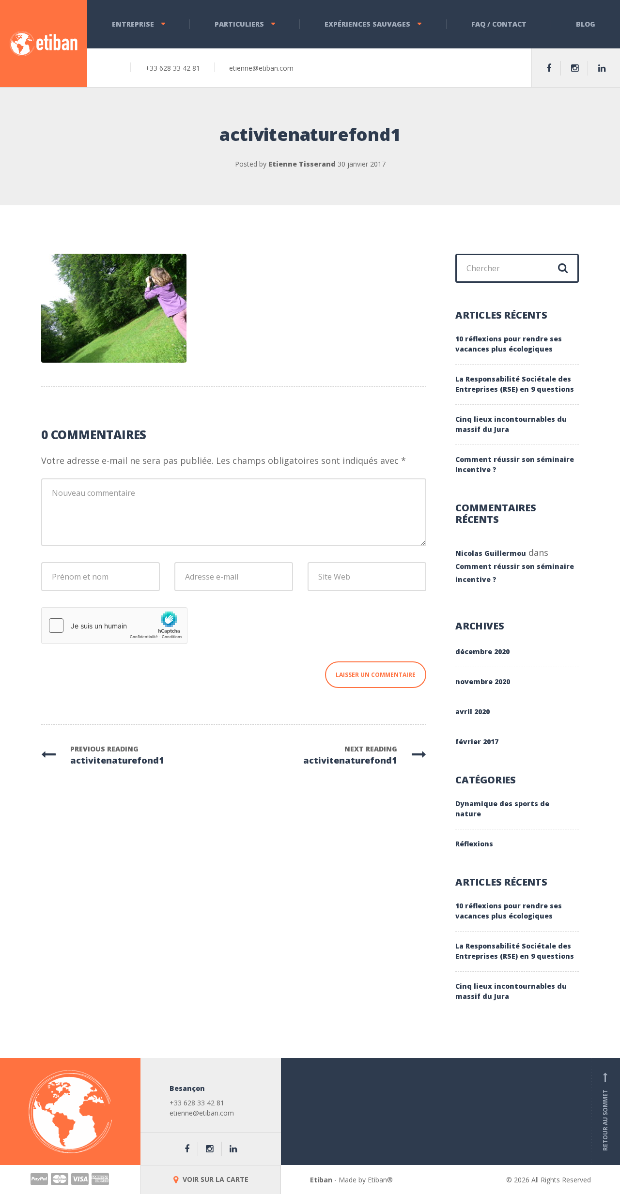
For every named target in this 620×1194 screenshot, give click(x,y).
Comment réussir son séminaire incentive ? (514, 464)
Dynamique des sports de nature (502, 808)
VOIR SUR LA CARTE (214, 1179)
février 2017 (476, 741)
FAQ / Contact (499, 24)
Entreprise (133, 24)
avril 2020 (472, 711)
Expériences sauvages (367, 24)
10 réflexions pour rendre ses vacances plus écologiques (508, 343)
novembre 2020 (482, 681)
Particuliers (239, 24)
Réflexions (474, 843)
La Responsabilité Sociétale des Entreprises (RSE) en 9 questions (514, 384)
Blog (585, 24)
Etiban (321, 1179)
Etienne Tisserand (302, 163)
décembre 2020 (482, 651)
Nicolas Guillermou (490, 553)
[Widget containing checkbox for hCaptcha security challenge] (114, 625)
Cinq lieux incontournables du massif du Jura (511, 424)
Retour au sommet (605, 1111)
